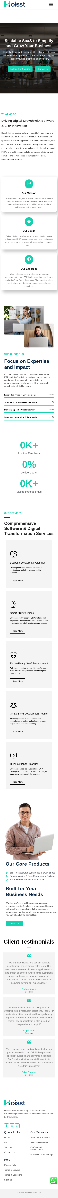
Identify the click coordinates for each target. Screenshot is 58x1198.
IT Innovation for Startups (41, 1154)
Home (7, 1137)
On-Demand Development (36, 1148)
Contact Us (9, 1152)
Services (8, 1147)
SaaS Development (39, 1142)
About (7, 1142)
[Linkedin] (12, 1125)
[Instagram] (17, 1125)
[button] (27, 89)
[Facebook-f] (6, 1125)
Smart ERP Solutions (40, 1137)
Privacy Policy (10, 1165)
